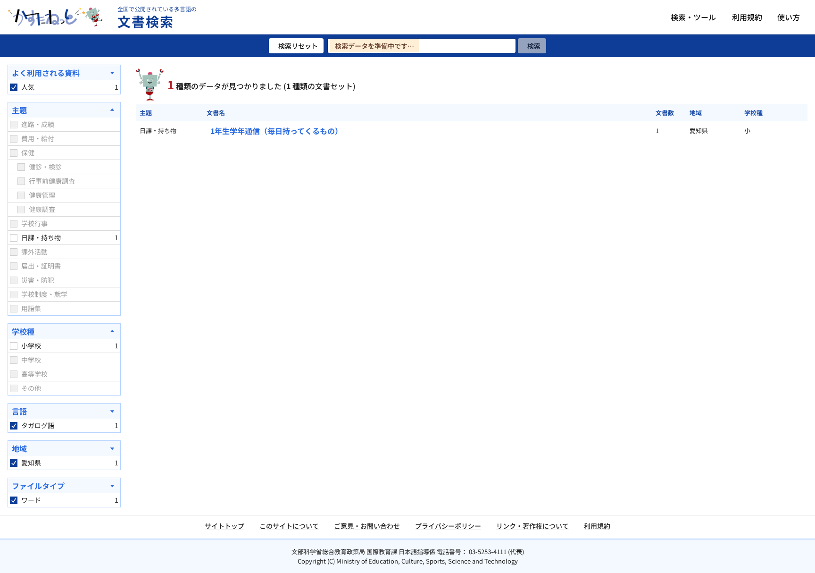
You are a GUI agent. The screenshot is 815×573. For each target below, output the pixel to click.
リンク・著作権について (532, 526)
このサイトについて (289, 526)
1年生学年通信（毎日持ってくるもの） (276, 130)
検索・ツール (693, 17)
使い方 (788, 17)
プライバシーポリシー (448, 526)
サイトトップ (224, 526)
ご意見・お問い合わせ (367, 526)
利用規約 (747, 17)
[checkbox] (13, 87)
